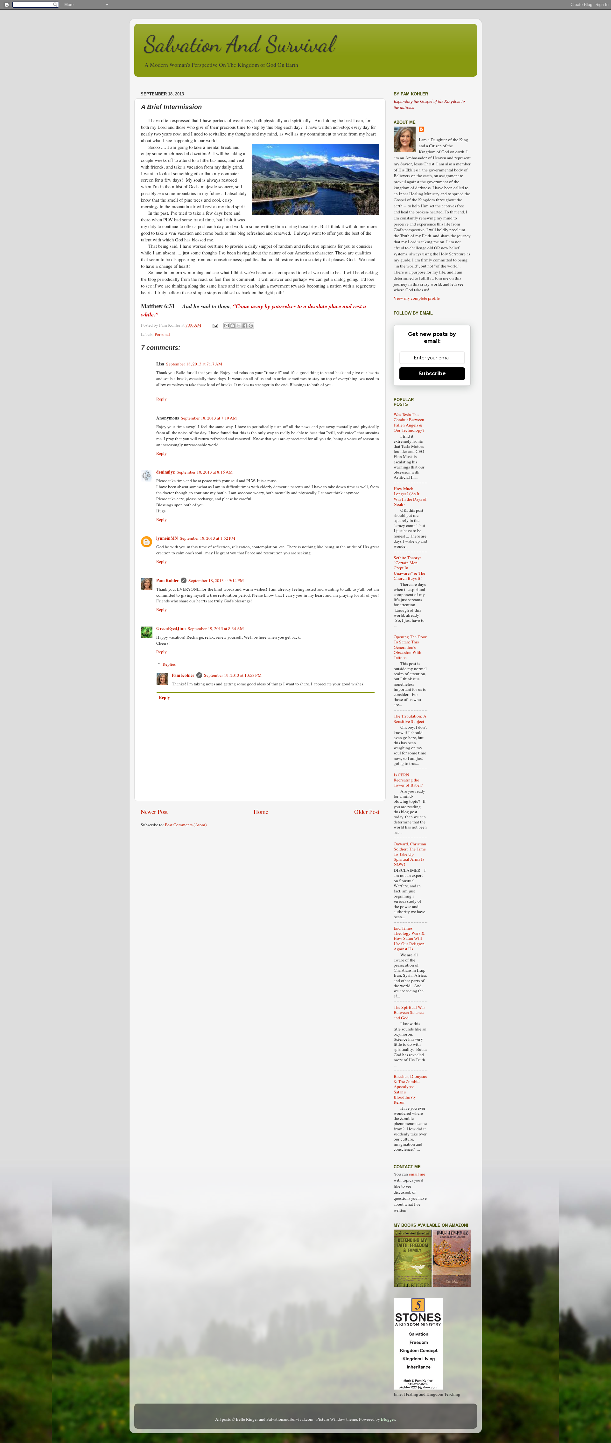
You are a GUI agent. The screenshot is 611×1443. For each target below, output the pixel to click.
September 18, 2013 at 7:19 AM (209, 418)
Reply (161, 399)
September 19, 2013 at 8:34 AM (216, 628)
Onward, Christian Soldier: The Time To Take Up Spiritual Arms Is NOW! (410, 854)
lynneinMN (167, 538)
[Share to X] (238, 326)
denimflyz (165, 472)
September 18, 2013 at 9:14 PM (216, 580)
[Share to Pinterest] (251, 326)
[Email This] (226, 326)
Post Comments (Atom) (186, 825)
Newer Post (154, 811)
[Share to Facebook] (245, 326)
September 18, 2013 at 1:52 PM (207, 538)
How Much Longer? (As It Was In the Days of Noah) (410, 496)
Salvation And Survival (239, 44)
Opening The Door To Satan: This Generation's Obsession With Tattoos (410, 647)
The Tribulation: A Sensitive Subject (410, 718)
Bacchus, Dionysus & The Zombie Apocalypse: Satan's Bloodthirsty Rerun (410, 1089)
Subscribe (432, 374)
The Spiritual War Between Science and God (409, 1012)
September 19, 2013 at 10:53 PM (233, 675)
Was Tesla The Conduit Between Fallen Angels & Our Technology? (409, 422)
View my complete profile (417, 298)
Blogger (388, 1419)
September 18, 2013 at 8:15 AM (205, 472)
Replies (169, 664)
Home (261, 811)
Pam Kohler (167, 580)
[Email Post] (215, 325)
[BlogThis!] (232, 326)
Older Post (366, 811)
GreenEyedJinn (171, 628)
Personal (162, 334)
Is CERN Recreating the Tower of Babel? (408, 780)
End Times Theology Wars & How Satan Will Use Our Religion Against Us (409, 938)
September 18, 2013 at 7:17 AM (194, 364)
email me (417, 1174)
